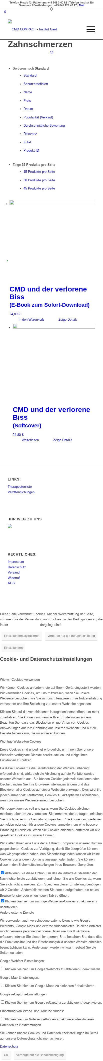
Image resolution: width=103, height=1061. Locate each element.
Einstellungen (13, 648)
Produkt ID (31, 150)
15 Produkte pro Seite (39, 172)
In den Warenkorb (31, 319)
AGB (11, 583)
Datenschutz (17, 567)
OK (6, 1055)
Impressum (16, 562)
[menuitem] (77, 29)
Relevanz (30, 134)
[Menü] (88, 29)
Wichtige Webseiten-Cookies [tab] (21, 741)
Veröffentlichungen (21, 492)
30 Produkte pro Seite (39, 180)
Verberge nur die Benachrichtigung (71, 636)
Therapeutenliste (20, 486)
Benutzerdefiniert (36, 84)
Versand (14, 572)
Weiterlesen (30, 440)
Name (28, 92)
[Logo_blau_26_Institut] (43, 29)
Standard (30, 75)
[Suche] (77, 29)
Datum (28, 109)
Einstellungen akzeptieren (22, 636)
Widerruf (14, 578)
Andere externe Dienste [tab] (17, 912)
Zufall (28, 142)
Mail (81, 5)
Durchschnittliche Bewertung (44, 125)
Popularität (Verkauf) (38, 117)
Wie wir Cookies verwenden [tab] (20, 679)
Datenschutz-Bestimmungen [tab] (20, 1025)
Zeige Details (68, 319)
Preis (27, 100)
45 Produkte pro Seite (39, 188)
